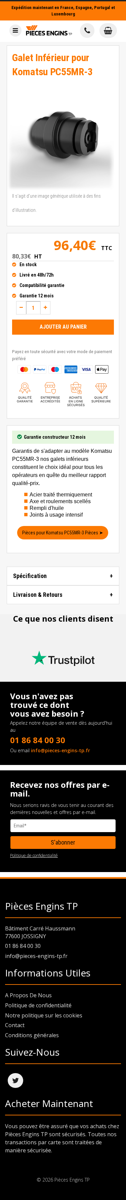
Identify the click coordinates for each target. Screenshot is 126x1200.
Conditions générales (32, 1035)
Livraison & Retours (37, 594)
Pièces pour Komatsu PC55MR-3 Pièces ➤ (62, 532)
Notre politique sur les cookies (43, 1015)
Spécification (30, 575)
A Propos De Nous (28, 995)
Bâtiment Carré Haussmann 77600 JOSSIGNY (40, 932)
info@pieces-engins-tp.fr (60, 750)
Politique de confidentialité (34, 855)
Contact (15, 1025)
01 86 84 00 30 (37, 740)
